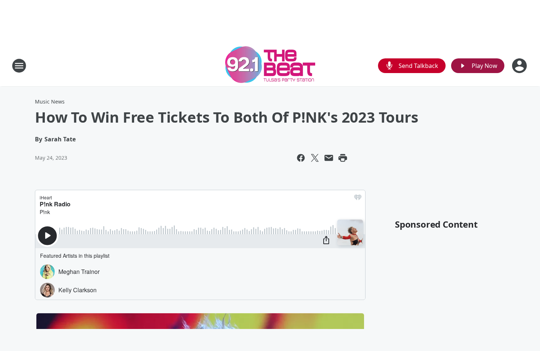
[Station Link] (270, 65)
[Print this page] (343, 158)
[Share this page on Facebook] (301, 158)
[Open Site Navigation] (19, 65)
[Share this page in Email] (329, 158)
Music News (50, 101)
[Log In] (520, 65)
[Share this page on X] (315, 158)
